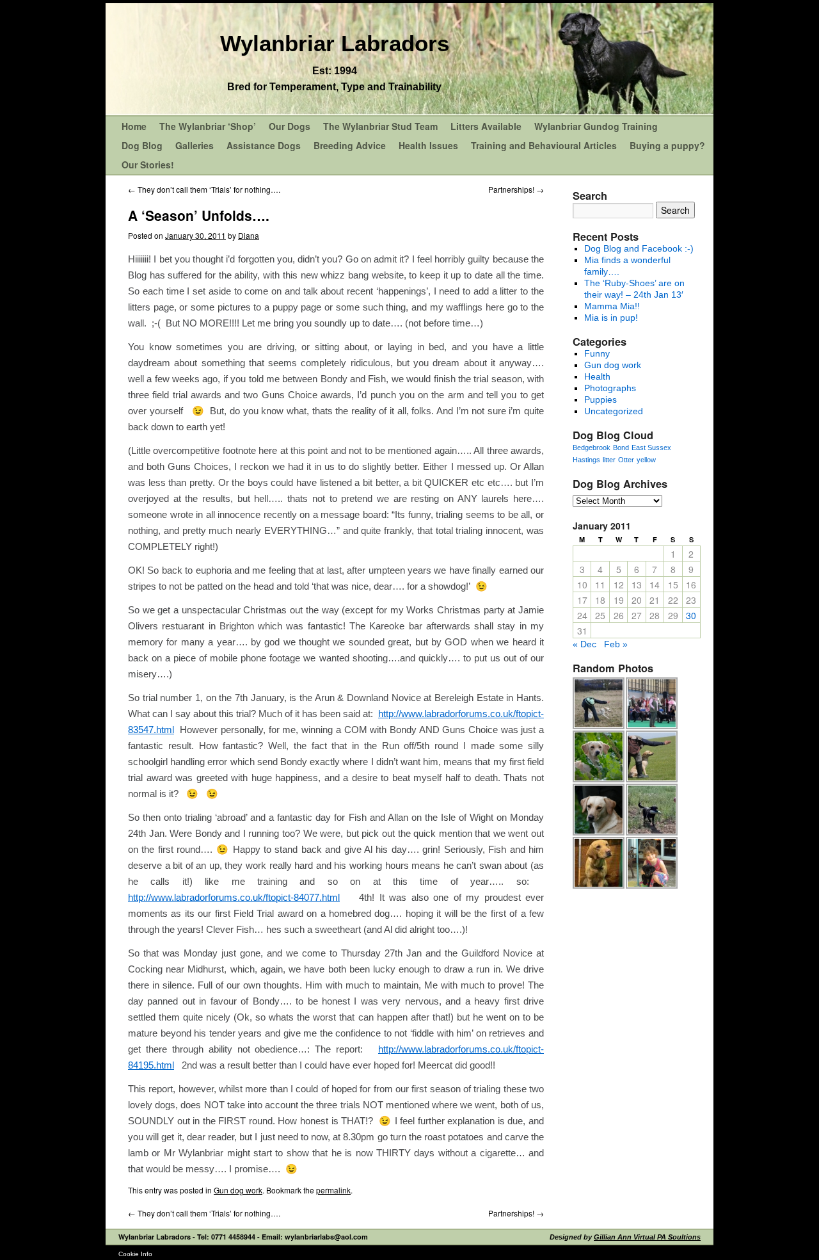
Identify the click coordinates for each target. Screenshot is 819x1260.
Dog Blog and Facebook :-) (639, 248)
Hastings (586, 460)
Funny (597, 353)
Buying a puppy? (667, 145)
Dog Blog (142, 145)
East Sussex (651, 447)
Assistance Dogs (264, 145)
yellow (646, 460)
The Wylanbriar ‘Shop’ (207, 126)
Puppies (600, 399)
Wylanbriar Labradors (334, 43)
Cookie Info (135, 1253)
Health (597, 376)
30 (691, 615)
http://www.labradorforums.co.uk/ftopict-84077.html (234, 897)
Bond (621, 447)
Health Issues (428, 145)
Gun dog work (238, 1189)
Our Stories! (148, 164)
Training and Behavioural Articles (544, 145)
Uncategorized (613, 411)
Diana (248, 235)
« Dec (584, 644)
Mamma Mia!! (612, 306)
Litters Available (485, 126)
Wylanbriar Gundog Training (596, 126)
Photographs (610, 388)
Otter (626, 460)
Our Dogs (289, 126)
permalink (333, 1189)
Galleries (194, 145)
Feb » (616, 644)
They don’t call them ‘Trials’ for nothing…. (204, 189)
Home (134, 126)
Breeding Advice (350, 145)
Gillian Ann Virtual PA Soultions (647, 1237)
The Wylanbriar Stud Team (380, 126)
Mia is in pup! (611, 317)
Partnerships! (516, 189)
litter (609, 460)
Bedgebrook (591, 447)
